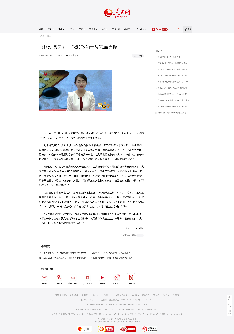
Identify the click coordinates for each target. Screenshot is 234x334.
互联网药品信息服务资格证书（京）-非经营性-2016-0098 (136, 309)
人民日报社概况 (61, 295)
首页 (41, 29)
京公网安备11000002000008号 (171, 314)
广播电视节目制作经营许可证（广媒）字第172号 (94, 309)
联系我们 (176, 295)
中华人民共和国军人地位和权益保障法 (172, 88)
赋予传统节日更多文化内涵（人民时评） (173, 94)
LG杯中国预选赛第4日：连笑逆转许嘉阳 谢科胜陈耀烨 (62, 253)
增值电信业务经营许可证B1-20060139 (133, 305)
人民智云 (116, 283)
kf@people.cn (94, 300)
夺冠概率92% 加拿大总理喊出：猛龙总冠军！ (111, 253)
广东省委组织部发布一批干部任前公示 (172, 63)
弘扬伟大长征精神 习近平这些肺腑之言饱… (174, 69)
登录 (189, 29)
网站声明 (145, 295)
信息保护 (166, 295)
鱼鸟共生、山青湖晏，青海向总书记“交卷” (174, 100)
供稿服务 (125, 295)
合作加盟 (115, 295)
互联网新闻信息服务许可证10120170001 (102, 305)
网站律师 (155, 295)
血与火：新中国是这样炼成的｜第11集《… (174, 75)
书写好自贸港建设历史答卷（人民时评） (173, 107)
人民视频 (102, 283)
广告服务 (105, 295)
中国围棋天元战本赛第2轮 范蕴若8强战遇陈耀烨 (112, 258)
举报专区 (116, 29)
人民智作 (131, 283)
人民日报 (44, 283)
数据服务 (135, 295)
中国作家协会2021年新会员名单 (170, 57)
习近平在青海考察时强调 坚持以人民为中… (174, 82)
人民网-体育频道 (71, 55)
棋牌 (49, 36)
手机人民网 (73, 283)
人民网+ (58, 283)
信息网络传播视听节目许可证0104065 (66, 314)
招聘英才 (95, 295)
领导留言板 (87, 283)
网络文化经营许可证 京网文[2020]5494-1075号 (99, 314)
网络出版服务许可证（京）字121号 (131, 314)
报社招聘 (85, 295)
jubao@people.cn (148, 300)
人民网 (41, 36)
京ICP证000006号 (152, 314)
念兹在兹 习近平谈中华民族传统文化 (172, 113)
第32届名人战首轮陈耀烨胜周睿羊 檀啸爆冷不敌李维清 (62, 258)
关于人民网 (74, 295)
